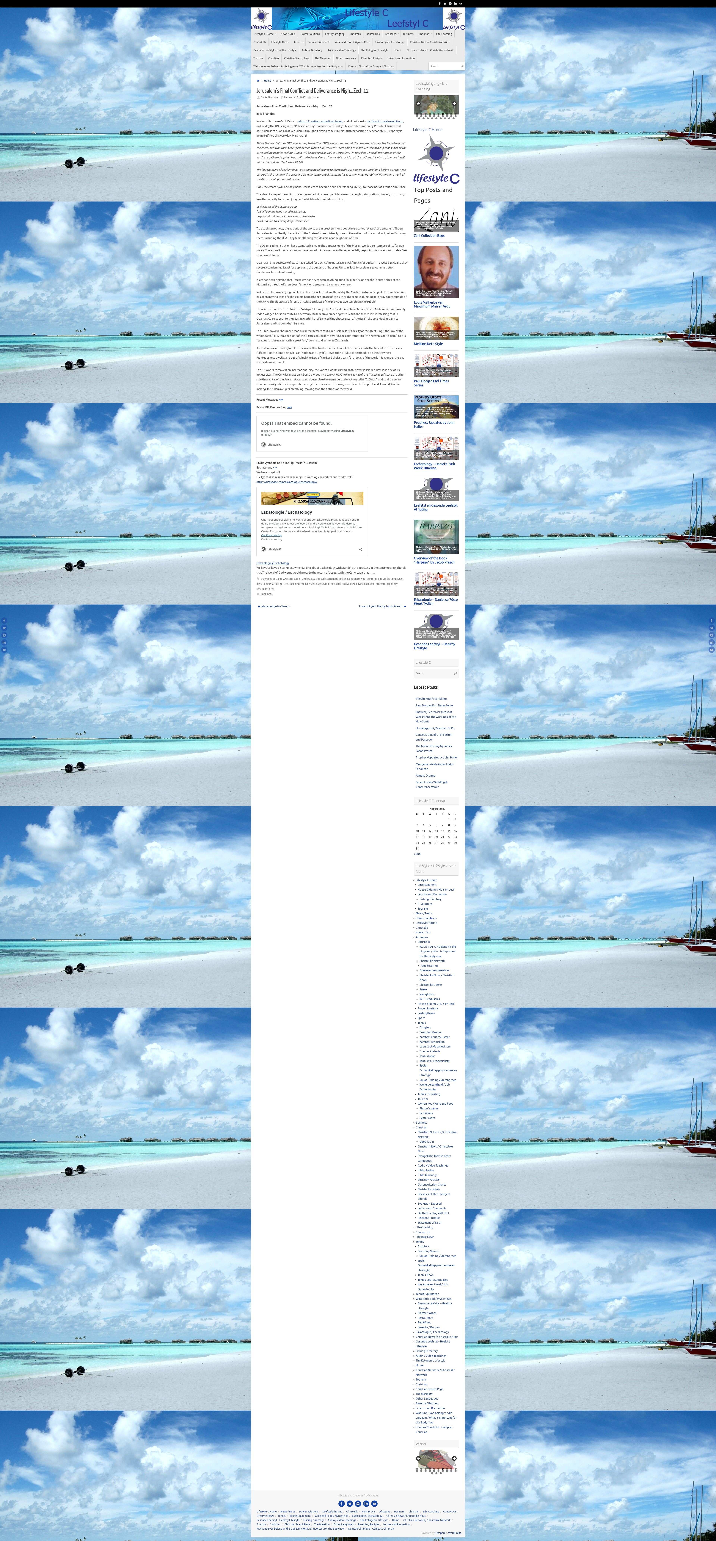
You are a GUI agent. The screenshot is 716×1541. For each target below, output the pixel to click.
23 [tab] (428, 118)
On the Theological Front (433, 1213)
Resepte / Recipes (429, 1327)
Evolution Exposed (430, 1204)
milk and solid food (336, 584)
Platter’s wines (429, 1108)
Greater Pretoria (430, 1051)
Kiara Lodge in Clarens (275, 606)
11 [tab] (417, 116)
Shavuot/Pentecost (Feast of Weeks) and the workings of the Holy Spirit (436, 716)
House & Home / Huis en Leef (436, 889)
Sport (421, 1018)
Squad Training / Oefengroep (438, 1080)
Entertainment (427, 885)
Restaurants (427, 1118)
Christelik (422, 928)
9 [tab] (451, 114)
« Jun (417, 854)
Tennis (422, 1023)
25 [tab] (436, 118)
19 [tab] (451, 116)
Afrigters (425, 1027)
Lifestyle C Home (426, 880)
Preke (423, 989)
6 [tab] (438, 114)
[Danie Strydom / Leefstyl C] (460, 3)
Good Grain (427, 1142)
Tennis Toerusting (429, 1094)
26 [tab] (441, 118)
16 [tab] (438, 116)
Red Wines (426, 1113)
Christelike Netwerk (432, 961)
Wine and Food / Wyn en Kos (434, 1299)
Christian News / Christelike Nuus (437, 1337)
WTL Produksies (430, 999)
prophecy (392, 584)
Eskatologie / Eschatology (272, 563)
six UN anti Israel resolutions (385, 121)
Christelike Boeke (431, 985)
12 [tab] (421, 116)
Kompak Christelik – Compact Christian (371, 1528)
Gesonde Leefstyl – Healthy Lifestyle (278, 1520)
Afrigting (289, 578)
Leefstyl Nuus (426, 1013)
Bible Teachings (427, 1175)
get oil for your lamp (361, 578)
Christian (421, 1127)
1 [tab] (417, 114)
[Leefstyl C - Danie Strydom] (450, 3)
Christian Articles (428, 1180)
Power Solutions (426, 918)
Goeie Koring (429, 966)
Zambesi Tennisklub (432, 1042)
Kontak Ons (423, 932)
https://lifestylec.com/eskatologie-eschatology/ (286, 482)
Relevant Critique (429, 1218)
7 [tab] (443, 114)
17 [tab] (443, 116)
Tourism (423, 909)
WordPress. (454, 1533)
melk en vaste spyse (312, 584)
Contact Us (423, 1232)
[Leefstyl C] (439, 3)
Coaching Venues (430, 1032)
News (351, 584)
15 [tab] (434, 116)
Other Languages (427, 1399)
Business (421, 1123)
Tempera (440, 1533)
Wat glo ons (427, 994)
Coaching (316, 578)
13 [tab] (426, 116)
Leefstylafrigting (272, 584)
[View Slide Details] (436, 105)
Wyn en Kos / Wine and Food (435, 1104)
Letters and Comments (432, 1208)
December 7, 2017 (295, 97)
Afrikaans (422, 937)
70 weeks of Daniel (272, 578)
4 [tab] (430, 114)
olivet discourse (365, 584)
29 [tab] (454, 118)
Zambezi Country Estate (435, 1037)
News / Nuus (424, 913)
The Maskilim (424, 1394)
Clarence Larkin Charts (432, 1184)
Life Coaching (292, 584)
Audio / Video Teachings (433, 1165)
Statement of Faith (429, 1223)
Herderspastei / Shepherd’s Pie (435, 728)
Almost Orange (425, 775)
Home (267, 80)
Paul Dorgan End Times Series (434, 705)
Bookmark (266, 594)
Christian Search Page (429, 1389)
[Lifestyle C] (445, 3)
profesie (380, 584)
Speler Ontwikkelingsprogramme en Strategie (438, 1070)
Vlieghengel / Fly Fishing (431, 699)
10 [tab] (456, 114)
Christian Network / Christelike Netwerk (426, 1520)
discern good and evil (335, 578)
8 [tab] (447, 114)
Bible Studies (426, 1170)
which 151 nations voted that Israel (320, 121)
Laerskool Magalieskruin (435, 1046)
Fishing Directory (430, 899)
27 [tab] (445, 118)
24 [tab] (432, 118)
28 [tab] (449, 118)
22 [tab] (424, 118)
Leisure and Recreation (432, 894)
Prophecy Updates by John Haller (437, 757)
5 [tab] (434, 114)
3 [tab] (426, 114)
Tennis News (427, 1056)
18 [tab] (447, 116)
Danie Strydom (269, 97)
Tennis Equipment (427, 1294)
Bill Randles (303, 578)
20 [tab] (456, 116)
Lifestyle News (425, 1237)
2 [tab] (421, 114)
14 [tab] (430, 116)
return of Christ (265, 589)
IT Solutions (425, 904)
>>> (281, 400)
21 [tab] (419, 118)
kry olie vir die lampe (386, 578)
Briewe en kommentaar (434, 970)
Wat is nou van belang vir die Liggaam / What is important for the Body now (438, 951)
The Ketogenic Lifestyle (430, 1360)
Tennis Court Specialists (435, 1061)
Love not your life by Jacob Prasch (381, 606)
